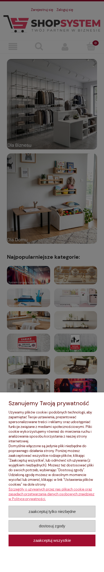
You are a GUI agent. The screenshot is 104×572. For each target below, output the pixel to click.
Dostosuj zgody (52, 526)
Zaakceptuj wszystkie (52, 540)
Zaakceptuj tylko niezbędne (52, 511)
